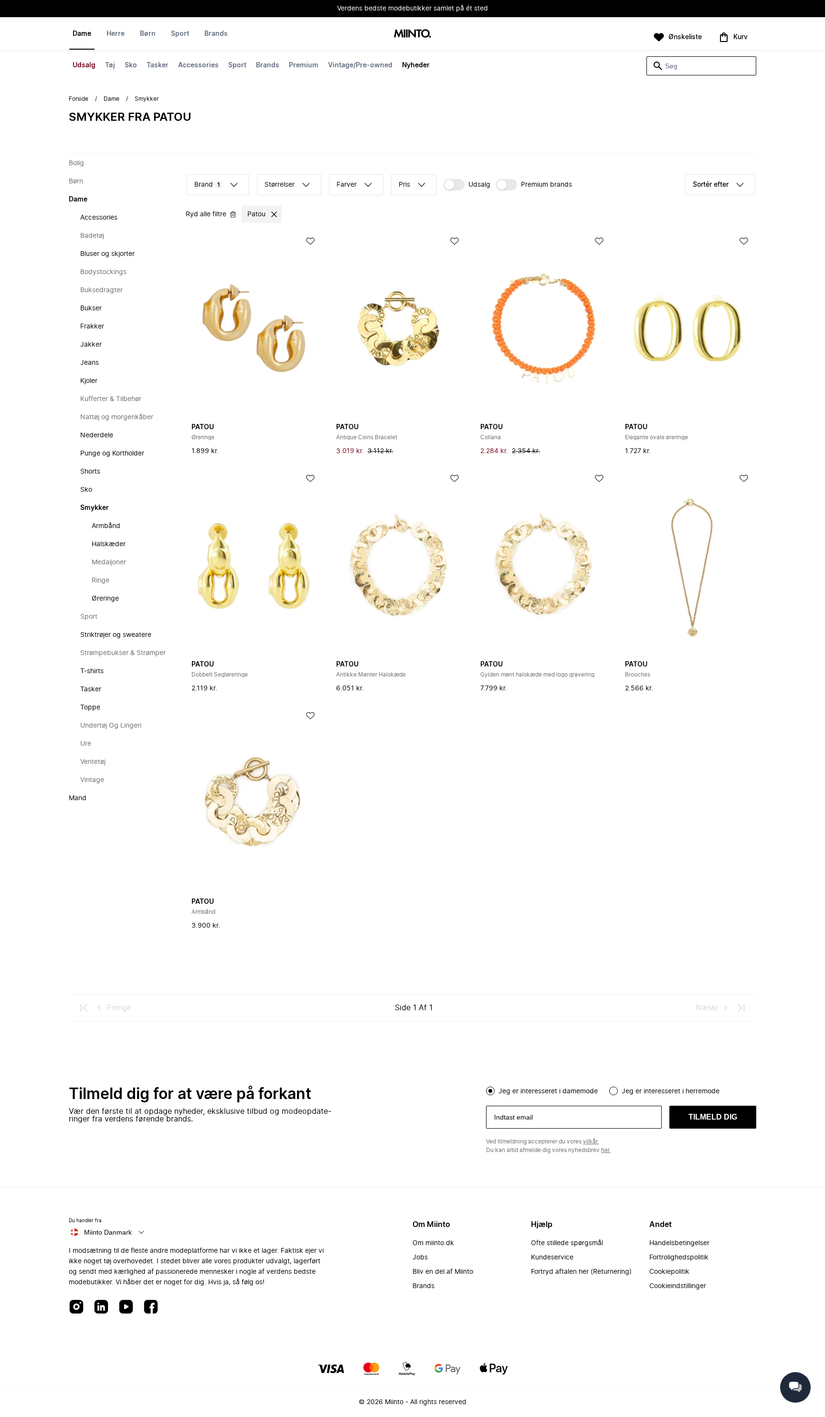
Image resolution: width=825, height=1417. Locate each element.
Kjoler (88, 381)
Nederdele (96, 435)
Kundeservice (552, 1257)
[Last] (741, 1008)
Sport (237, 65)
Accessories (198, 65)
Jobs (420, 1257)
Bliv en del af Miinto (442, 1272)
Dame (82, 34)
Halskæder (109, 544)
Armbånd (106, 526)
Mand (77, 798)
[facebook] (151, 1307)
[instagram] (76, 1307)
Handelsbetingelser (679, 1243)
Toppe (90, 707)
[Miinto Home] (412, 34)
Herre (115, 34)
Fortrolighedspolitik (679, 1257)
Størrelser (279, 184)
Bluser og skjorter (107, 254)
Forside (78, 99)
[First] (84, 1008)
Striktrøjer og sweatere (115, 635)
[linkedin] (101, 1307)
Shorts (90, 471)
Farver (347, 184)
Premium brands (546, 184)
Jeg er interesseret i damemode (548, 1091)
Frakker (92, 326)
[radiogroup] (621, 1090)
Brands (267, 65)
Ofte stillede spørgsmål (567, 1243)
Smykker (94, 508)
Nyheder (416, 65)
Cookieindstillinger (677, 1286)
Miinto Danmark (108, 1232)
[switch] (467, 184)
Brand (207, 184)
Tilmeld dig (712, 1117)
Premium (303, 65)
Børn (148, 34)
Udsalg (84, 65)
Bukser (91, 308)
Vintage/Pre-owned (360, 65)
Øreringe (105, 598)
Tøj (110, 65)
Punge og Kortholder (112, 453)
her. (606, 1150)
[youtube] (126, 1307)
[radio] (490, 1091)
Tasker (158, 65)
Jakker (91, 344)
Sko (131, 65)
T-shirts (92, 671)
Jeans (89, 363)
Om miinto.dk (433, 1243)
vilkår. (591, 1141)
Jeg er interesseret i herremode (670, 1091)
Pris (404, 184)
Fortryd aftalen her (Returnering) (581, 1272)
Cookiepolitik (669, 1272)
